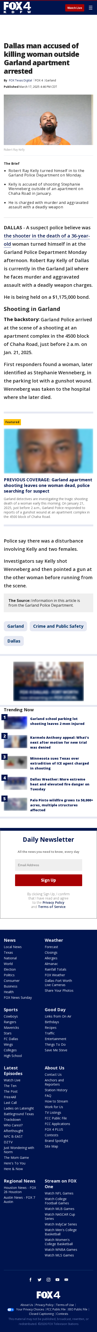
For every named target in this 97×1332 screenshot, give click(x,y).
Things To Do (55, 1044)
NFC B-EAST (13, 1136)
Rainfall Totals (55, 969)
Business (10, 986)
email (66, 1279)
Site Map (51, 1146)
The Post (11, 1091)
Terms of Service (51, 906)
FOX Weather (55, 975)
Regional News (19, 1181)
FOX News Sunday (18, 997)
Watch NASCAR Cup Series (60, 1216)
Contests (51, 1135)
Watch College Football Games (57, 1201)
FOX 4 (39, 80)
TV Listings (53, 1112)
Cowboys (11, 1016)
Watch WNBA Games (61, 1249)
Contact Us (53, 1074)
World (8, 963)
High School (13, 1055)
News (10, 940)
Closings (51, 952)
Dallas (13, 641)
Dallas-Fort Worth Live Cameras (58, 982)
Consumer (12, 980)
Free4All (10, 1097)
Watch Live (74, 8)
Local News (13, 947)
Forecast (51, 947)
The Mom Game (16, 1157)
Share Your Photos (59, 990)
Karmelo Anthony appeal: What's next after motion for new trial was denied (59, 742)
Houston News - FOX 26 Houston (20, 1189)
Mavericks (11, 1027)
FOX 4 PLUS (54, 1129)
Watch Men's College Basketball (61, 1232)
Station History (56, 1090)
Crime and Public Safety (58, 626)
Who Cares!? (13, 1125)
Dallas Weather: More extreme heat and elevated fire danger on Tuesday (59, 784)
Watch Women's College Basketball (59, 1241)
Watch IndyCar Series (61, 1224)
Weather (54, 940)
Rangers (10, 1022)
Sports (11, 1009)
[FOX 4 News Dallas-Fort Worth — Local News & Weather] (17, 7)
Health (9, 992)
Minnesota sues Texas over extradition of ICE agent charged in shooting (59, 763)
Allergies (51, 958)
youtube (57, 1279)
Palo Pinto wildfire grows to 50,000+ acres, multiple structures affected (61, 805)
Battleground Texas (19, 1114)
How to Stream (56, 1101)
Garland (50, 80)
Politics (9, 975)
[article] (48, 451)
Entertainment (55, 1039)
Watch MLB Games (59, 1208)
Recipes (51, 1027)
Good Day (55, 1009)
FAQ (48, 1095)
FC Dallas (11, 1039)
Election (10, 969)
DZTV (8, 1142)
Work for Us (54, 1107)
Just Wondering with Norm (19, 1149)
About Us (54, 1068)
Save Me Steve (56, 1050)
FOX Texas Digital (20, 80)
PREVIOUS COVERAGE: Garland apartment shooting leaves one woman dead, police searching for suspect (48, 485)
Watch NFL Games (59, 1193)
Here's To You (14, 1163)
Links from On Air (58, 1016)
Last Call (10, 1102)
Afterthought (13, 1131)
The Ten (10, 1085)
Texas (8, 952)
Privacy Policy (54, 902)
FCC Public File (56, 1118)
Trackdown (12, 1119)
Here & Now (13, 1169)
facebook (30, 1279)
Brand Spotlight (56, 1140)
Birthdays (52, 1022)
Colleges (10, 1050)
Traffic (50, 1033)
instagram (48, 1279)
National (10, 958)
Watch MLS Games (59, 1255)
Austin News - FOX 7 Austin (19, 1199)
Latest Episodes (13, 1070)
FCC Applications (57, 1123)
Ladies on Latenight (19, 1108)
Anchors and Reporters (54, 1082)
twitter (39, 1279)
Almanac (51, 963)
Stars (8, 1033)
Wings (8, 1044)
